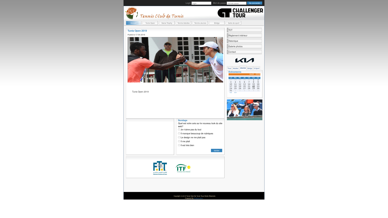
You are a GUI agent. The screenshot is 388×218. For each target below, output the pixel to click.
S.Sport (256, 68)
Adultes (235, 68)
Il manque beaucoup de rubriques (196, 133)
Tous (229, 68)
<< (231, 93)
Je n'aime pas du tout (190, 129)
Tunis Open (150, 23)
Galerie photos (235, 46)
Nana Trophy (167, 23)
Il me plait (185, 141)
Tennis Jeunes (200, 23)
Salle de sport (233, 23)
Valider (216, 150)
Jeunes (243, 68)
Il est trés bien (187, 145)
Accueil (133, 23)
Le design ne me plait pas (192, 137)
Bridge (217, 23)
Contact (232, 51)
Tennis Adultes (183, 23)
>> (235, 93)
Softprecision (198, 198)
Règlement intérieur (237, 35)
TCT (230, 29)
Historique (233, 40)
